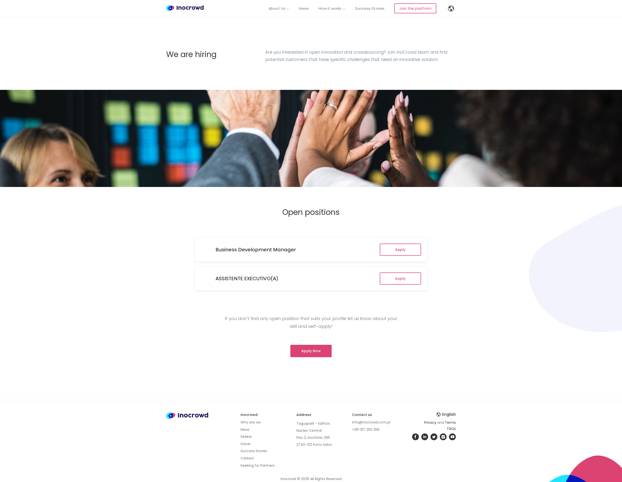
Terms (450, 422)
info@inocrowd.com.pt (371, 422)
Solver (246, 443)
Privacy (430, 422)
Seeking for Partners (258, 465)
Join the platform (415, 8)
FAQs (451, 428)
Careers (247, 458)
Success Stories (370, 8)
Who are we (251, 422)
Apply (400, 249)
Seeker (246, 436)
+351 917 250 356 (366, 429)
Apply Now (311, 350)
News (304, 8)
